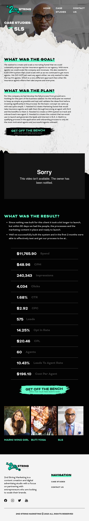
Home (47, 8)
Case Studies (58, 482)
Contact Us (57, 487)
